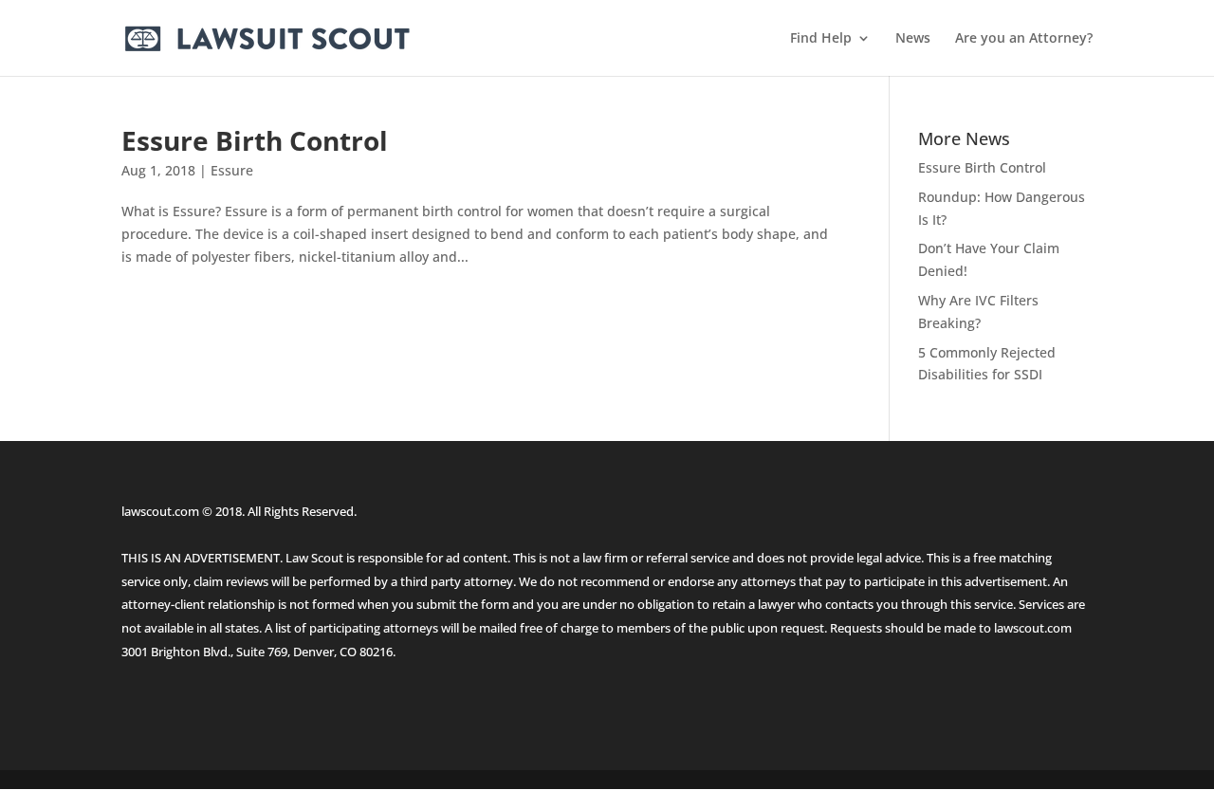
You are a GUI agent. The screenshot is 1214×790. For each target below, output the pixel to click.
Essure (232, 170)
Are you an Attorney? (1024, 38)
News (912, 38)
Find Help (821, 38)
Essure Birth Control (254, 140)
